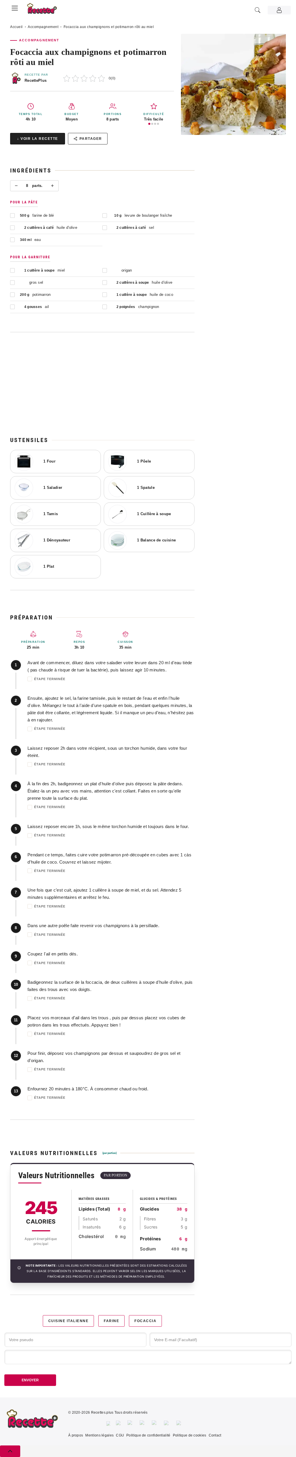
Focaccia (145, 1321)
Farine (111, 1321)
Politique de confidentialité (148, 1435)
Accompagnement (43, 27)
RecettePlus (36, 80)
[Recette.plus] (45, 10)
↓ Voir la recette (37, 138)
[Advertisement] (102, 384)
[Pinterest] (143, 1423)
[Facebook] (108, 1423)
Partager (90, 138)
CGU (120, 1435)
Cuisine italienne (68, 1321)
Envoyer (30, 1380)
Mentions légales (99, 1435)
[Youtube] (167, 1423)
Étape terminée (49, 679)
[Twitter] (119, 1423)
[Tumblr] (155, 1423)
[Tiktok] (179, 1423)
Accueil (16, 27)
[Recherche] (257, 10)
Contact (215, 1435)
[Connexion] (279, 10)
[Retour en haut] (10, 1451)
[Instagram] (130, 1423)
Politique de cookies (189, 1435)
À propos (75, 1435)
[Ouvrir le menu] (15, 7)
